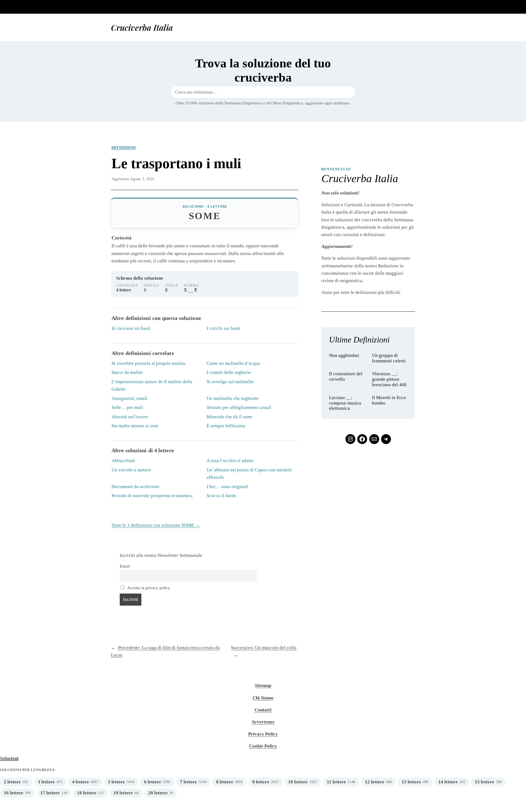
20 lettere (158, 792)
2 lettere (12, 781)
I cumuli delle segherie (229, 372)
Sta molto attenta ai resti (135, 425)
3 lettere (46, 781)
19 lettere (123, 792)
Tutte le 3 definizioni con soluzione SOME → (156, 525)
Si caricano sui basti (131, 328)
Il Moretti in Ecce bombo (389, 400)
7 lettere (188, 781)
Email (125, 566)
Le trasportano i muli (176, 163)
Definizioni (124, 147)
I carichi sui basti (223, 328)
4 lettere (80, 781)
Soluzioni (9, 758)
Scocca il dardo (221, 495)
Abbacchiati (123, 460)
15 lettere (484, 781)
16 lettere (13, 792)
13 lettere (411, 781)
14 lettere (448, 781)
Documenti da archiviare (135, 486)
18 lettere (86, 792)
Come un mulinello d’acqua (233, 363)
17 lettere (50, 792)
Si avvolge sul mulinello (230, 381)
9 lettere (260, 781)
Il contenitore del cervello (345, 376)
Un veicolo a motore (131, 469)
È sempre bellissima (226, 425)
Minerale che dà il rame (229, 416)
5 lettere (116, 781)
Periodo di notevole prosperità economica (152, 495)
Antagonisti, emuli (129, 398)
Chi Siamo (263, 697)
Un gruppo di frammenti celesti (389, 358)
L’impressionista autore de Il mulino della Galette (152, 385)
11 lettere (336, 781)
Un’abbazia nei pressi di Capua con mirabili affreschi (249, 473)
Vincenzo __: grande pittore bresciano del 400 (389, 379)
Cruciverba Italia (142, 27)
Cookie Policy (263, 746)
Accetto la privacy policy (148, 587)
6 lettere (152, 781)
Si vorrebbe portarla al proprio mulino (148, 363)
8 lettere (224, 781)
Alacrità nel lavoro (130, 416)
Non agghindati (344, 355)
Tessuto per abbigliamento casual (239, 407)
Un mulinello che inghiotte (233, 398)
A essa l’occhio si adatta (230, 460)
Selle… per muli (127, 407)
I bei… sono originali (227, 486)
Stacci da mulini (127, 372)
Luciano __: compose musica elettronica (345, 403)
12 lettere (374, 781)
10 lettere (298, 781)
